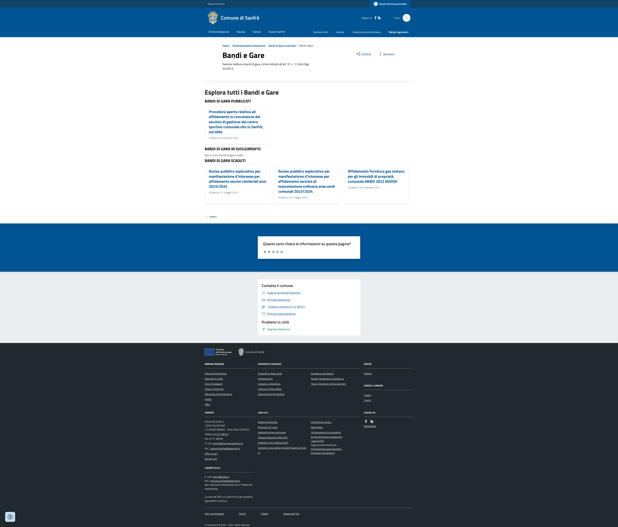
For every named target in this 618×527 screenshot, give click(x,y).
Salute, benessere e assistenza (327, 379)
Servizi (257, 32)
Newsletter (370, 426)
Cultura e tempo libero (269, 389)
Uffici (207, 404)
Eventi (367, 400)
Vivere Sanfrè (277, 32)
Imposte (340, 32)
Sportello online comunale (272, 432)
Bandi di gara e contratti (282, 45)
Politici (208, 399)
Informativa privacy (321, 422)
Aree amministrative (215, 373)
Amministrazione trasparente (249, 45)
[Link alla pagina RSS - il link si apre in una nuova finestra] (379, 18)
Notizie (367, 373)
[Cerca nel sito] (405, 18)
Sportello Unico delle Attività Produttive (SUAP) (282, 450)
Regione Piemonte (216, 3)
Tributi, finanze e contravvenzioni (328, 384)
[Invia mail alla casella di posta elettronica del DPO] (221, 477)
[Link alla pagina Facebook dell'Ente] (366, 422)
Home (225, 45)
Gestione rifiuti (320, 32)
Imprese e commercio (322, 373)
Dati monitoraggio (214, 514)
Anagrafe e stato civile (270, 373)
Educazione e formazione (271, 394)
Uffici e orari (211, 454)
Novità (241, 32)
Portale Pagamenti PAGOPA (273, 437)
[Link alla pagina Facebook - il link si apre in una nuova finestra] (375, 18)
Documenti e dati (214, 379)
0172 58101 (222, 434)
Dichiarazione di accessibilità (326, 432)
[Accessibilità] (10, 516)
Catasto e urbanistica (269, 384)
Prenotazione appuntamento (326, 449)
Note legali (317, 427)
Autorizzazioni (265, 379)
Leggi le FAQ (317, 441)
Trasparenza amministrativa (366, 32)
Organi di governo (214, 389)
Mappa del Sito (291, 514)
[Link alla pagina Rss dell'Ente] (372, 422)
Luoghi (367, 395)
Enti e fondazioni (214, 384)
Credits (264, 514)
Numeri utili (211, 459)
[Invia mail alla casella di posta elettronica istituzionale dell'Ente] (228, 443)
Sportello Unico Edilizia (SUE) (273, 443)
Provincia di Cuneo (267, 427)
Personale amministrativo (218, 394)
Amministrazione (219, 32)
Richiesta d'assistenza (322, 453)
